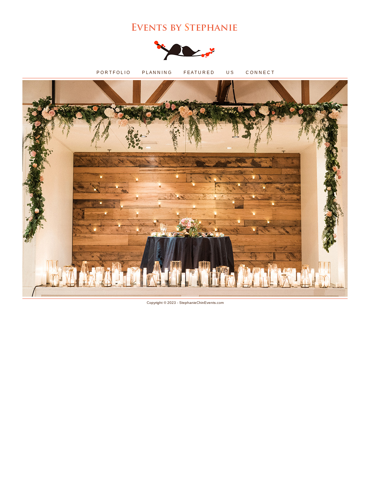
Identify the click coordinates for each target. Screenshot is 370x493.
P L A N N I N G (156, 72)
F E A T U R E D (199, 72)
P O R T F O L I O (113, 72)
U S (229, 72)
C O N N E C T (260, 72)
